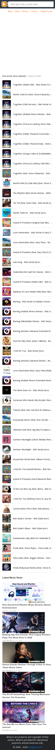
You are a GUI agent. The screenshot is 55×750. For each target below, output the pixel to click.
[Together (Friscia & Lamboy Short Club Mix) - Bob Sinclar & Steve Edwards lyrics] (6, 124)
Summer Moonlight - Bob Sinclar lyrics (31, 449)
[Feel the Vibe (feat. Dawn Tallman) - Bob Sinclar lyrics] (6, 341)
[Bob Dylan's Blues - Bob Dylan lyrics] (6, 528)
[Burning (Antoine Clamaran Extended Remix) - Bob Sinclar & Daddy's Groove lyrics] (6, 331)
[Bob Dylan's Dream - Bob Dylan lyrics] (6, 518)
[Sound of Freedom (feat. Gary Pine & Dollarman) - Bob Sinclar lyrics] (6, 252)
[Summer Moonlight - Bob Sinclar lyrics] (6, 449)
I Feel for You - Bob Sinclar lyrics (28, 350)
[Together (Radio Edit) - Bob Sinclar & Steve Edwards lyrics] (6, 84)
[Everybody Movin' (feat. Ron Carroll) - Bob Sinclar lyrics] (6, 420)
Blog (10, 11)
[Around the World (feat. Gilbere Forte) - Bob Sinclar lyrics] (6, 459)
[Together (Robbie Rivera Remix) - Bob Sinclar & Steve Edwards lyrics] (6, 114)
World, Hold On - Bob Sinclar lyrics (29, 212)
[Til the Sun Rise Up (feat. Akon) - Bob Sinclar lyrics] (6, 489)
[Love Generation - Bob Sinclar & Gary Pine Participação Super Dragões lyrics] (6, 232)
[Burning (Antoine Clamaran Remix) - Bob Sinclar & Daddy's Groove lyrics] (6, 360)
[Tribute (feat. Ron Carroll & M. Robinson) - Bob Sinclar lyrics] (6, 410)
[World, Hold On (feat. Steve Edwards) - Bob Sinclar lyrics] (6, 94)
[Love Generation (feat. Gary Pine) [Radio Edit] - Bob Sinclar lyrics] (6, 370)
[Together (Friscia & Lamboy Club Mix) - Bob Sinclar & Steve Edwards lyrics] (6, 163)
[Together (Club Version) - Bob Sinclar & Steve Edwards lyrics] (6, 104)
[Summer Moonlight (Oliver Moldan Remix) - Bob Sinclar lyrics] (6, 439)
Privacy (25, 11)
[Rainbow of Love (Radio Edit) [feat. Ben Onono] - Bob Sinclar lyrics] (6, 291)
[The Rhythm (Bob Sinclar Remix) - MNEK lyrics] (6, 193)
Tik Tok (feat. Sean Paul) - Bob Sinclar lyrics (33, 202)
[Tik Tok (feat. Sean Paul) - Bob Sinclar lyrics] (6, 203)
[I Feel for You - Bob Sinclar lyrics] (6, 351)
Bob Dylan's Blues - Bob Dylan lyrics (30, 528)
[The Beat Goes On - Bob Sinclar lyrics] (6, 390)
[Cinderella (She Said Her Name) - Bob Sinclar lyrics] (6, 272)
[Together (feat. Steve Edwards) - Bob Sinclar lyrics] (6, 173)
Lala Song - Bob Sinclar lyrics (26, 262)
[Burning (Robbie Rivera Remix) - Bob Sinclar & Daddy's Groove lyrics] (6, 311)
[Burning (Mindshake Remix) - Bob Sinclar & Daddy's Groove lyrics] (6, 321)
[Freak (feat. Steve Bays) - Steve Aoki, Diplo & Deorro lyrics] (6, 548)
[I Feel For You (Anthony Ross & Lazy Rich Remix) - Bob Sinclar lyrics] (6, 498)
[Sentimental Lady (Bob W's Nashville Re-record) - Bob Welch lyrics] (6, 538)
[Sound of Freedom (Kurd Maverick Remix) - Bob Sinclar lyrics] (6, 479)
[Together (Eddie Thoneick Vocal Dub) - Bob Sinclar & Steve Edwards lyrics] (6, 134)
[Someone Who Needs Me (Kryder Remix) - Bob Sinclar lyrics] (6, 400)
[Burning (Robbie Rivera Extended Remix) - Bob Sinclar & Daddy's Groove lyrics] (6, 380)
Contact (34, 11)
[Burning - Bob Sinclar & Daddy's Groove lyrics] (6, 301)
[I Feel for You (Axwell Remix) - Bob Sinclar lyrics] (6, 469)
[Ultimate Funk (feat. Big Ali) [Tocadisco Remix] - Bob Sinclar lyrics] (6, 429)
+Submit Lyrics (46, 11)
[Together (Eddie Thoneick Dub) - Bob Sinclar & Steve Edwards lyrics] (6, 143)
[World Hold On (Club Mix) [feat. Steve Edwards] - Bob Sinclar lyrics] (6, 183)
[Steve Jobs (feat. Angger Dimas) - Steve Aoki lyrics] (6, 558)
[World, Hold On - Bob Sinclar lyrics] (6, 212)
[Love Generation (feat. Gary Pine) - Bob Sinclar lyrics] (6, 242)
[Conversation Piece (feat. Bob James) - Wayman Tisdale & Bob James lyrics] (6, 508)
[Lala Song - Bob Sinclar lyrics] (6, 262)
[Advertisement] (27, 40)
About (17, 11)
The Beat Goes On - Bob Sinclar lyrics (31, 390)
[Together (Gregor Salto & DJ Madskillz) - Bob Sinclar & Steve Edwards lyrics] (6, 153)
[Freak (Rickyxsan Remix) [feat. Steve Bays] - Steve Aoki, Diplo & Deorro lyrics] (6, 567)
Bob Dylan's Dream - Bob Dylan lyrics (31, 518)
